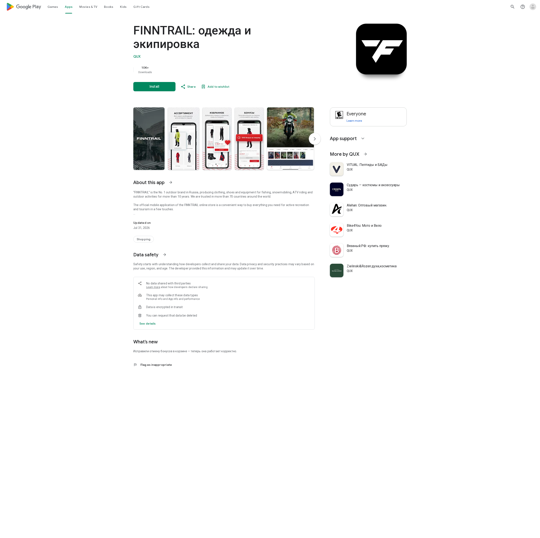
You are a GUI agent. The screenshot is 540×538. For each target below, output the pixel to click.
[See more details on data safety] (148, 323)
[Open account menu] (533, 7)
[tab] (52, 7)
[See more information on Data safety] (164, 255)
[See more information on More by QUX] (365, 154)
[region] (217, 69)
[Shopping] (143, 239)
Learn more (153, 287)
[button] (149, 138)
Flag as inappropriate (152, 365)
